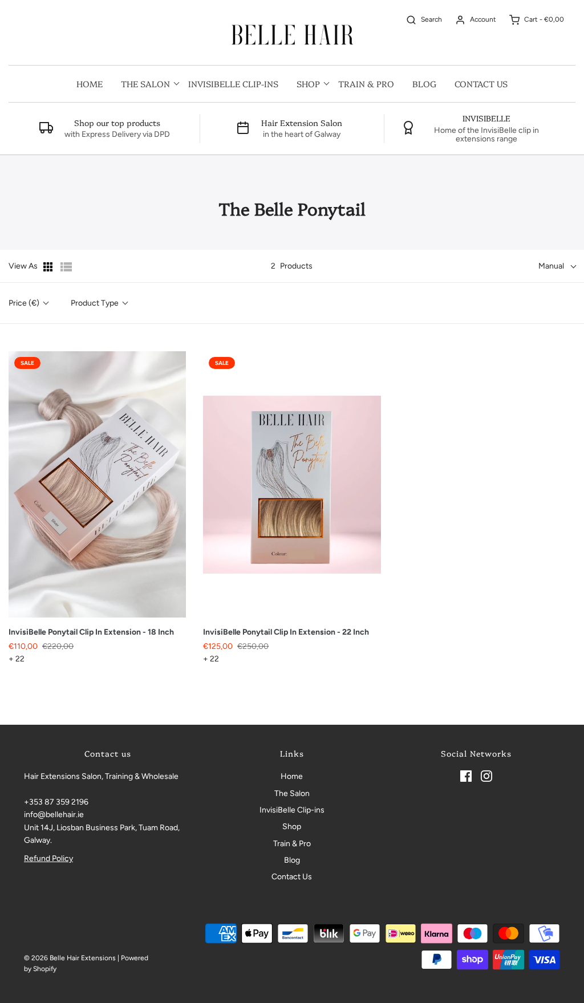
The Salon (292, 793)
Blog (424, 84)
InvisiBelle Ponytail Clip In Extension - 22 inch (286, 632)
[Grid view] (49, 266)
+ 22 (17, 659)
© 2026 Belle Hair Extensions (70, 958)
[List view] (66, 266)
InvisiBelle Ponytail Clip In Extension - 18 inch (91, 632)
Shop (291, 826)
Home (89, 84)
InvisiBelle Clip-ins (233, 84)
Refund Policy (48, 858)
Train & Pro (366, 84)
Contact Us (481, 84)
